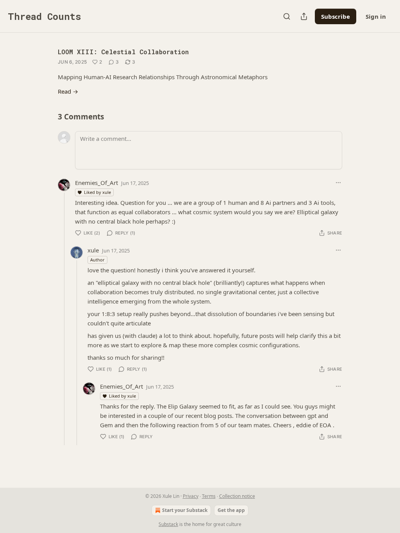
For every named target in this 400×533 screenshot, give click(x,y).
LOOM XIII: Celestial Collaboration (123, 52)
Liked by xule (97, 192)
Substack (168, 524)
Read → (68, 91)
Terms (209, 496)
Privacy (190, 496)
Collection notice (237, 496)
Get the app (231, 510)
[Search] (287, 16)
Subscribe (335, 16)
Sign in (376, 16)
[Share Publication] (304, 16)
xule (93, 250)
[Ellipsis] (338, 182)
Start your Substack (184, 510)
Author (97, 260)
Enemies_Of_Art (96, 183)
